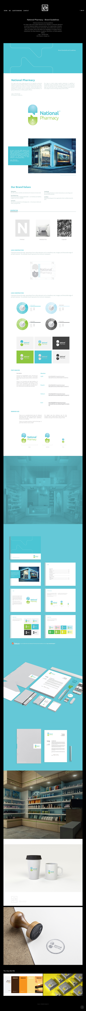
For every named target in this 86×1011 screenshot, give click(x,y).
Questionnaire (17, 10)
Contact (26, 10)
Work (5, 10)
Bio (10, 10)
